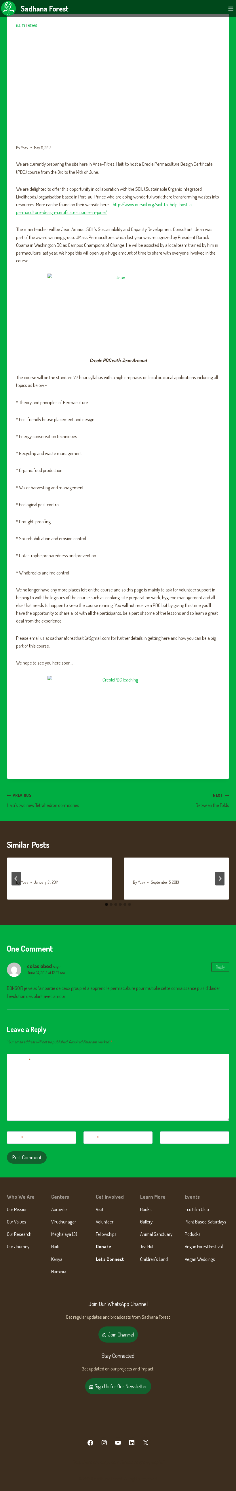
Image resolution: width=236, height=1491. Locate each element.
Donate (103, 1246)
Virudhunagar (63, 1222)
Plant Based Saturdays (205, 1222)
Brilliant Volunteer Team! (162, 871)
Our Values (16, 1222)
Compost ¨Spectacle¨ (40, 871)
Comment (20, 1060)
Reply (220, 966)
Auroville (59, 1209)
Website (169, 1138)
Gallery (146, 1222)
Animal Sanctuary (156, 1234)
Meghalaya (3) (64, 1234)
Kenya (56, 1259)
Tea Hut (147, 1246)
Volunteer (104, 1222)
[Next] (219, 878)
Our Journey (18, 1246)
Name (16, 1138)
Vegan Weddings (200, 1259)
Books (146, 1209)
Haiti (20, 26)
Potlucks (193, 1234)
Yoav (24, 147)
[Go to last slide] (16, 878)
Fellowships (106, 1234)
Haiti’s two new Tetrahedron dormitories (43, 800)
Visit (100, 1209)
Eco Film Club (197, 1209)
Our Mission (17, 1209)
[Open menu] (230, 8)
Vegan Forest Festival (204, 1246)
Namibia (58, 1271)
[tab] (106, 904)
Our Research (19, 1234)
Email (92, 1138)
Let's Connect (110, 1259)
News (32, 26)
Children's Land (154, 1259)
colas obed (39, 965)
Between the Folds (212, 800)
